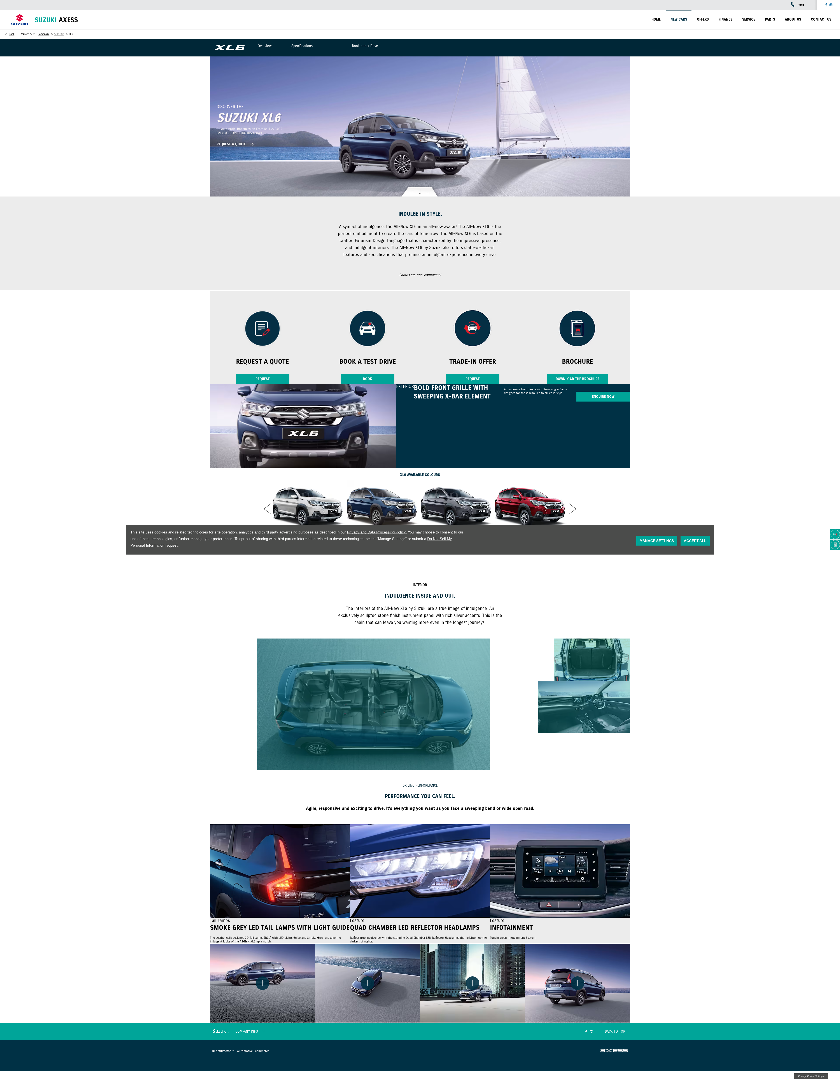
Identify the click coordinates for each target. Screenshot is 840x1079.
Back (11, 34)
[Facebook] (826, 5)
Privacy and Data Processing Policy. (377, 532)
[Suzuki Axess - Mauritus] (56, 19)
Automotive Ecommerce (253, 1051)
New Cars (59, 34)
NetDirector (224, 1051)
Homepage (43, 34)
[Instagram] (831, 5)
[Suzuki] (19, 20)
